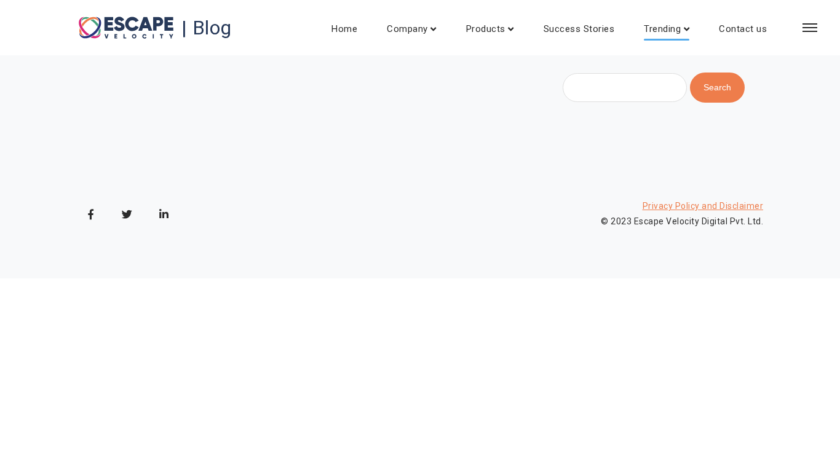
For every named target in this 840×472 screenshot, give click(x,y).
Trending (662, 28)
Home (344, 28)
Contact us (743, 28)
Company (407, 28)
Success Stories (579, 28)
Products (485, 28)
